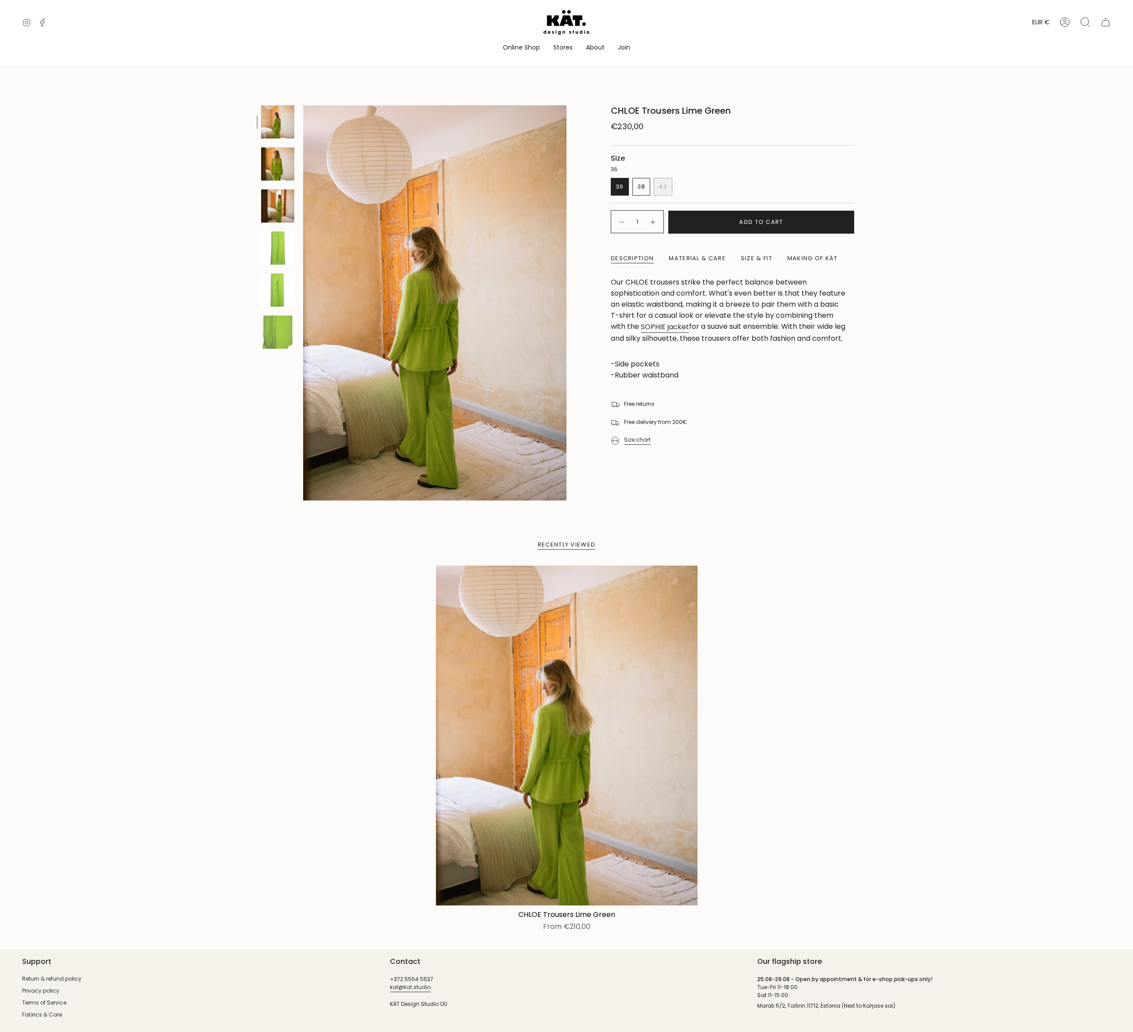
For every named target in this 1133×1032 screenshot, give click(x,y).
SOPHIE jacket (665, 327)
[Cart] (1105, 22)
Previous (303, 303)
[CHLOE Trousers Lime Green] (567, 735)
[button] (521, 48)
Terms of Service (44, 1002)
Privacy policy (40, 990)
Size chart (637, 439)
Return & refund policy (51, 978)
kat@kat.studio (410, 987)
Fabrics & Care (42, 1014)
